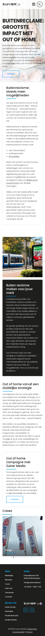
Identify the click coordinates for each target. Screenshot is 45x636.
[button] (4, 535)
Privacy (29, 632)
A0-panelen (14, 156)
